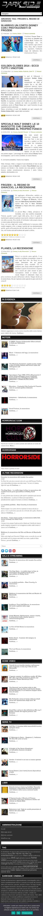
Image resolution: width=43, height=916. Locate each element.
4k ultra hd (13, 852)
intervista (25, 860)
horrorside (9, 860)
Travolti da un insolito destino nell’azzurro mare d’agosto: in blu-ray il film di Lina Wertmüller (24, 666)
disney (8, 858)
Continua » (20, 333)
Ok (13, 913)
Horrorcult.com (12, 420)
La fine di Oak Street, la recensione (21, 627)
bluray (10, 853)
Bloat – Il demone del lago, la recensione (23, 352)
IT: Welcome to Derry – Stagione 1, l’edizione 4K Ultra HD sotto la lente (25, 738)
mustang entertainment (21, 864)
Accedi (3, 829)
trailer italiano (16, 870)
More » (12, 446)
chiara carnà (27, 856)
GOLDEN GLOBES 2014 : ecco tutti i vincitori (20, 67)
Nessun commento (29, 33)
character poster (18, 855)
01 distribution (5, 852)
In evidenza (8, 299)
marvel (39, 862)
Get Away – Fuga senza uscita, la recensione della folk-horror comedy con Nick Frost (20, 518)
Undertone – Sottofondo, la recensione (23, 397)
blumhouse (4, 853)
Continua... (36, 60)
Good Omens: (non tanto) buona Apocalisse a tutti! (25, 771)
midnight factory (7, 864)
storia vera (3, 870)
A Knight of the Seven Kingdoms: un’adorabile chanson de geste (21, 749)
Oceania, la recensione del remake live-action (17, 477)
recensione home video (8, 868)
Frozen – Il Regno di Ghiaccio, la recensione (18, 186)
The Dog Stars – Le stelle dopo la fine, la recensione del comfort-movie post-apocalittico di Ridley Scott (21, 490)
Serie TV (31, 71)
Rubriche (25, 71)
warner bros (5, 872)
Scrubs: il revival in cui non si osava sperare (25, 759)
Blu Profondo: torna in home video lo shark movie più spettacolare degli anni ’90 (24, 699)
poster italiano (18, 867)
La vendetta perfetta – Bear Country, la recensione (19, 504)
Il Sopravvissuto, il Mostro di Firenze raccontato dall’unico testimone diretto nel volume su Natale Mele (24, 799)
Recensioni (26, 190)
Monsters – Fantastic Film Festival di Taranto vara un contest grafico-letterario (25, 387)
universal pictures (29, 870)
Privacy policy (27, 913)
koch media (17, 862)
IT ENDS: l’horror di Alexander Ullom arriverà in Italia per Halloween (25, 342)
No (18, 913)
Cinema (14, 33)
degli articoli (6, 832)
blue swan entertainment (34, 851)
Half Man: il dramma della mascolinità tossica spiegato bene (25, 726)
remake (17, 868)
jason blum (31, 860)
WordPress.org (5, 838)
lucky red (33, 862)
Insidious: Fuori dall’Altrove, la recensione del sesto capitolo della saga (24, 605)
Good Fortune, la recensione (19, 408)
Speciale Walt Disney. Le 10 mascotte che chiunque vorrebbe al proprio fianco (21, 126)
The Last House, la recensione (20, 649)
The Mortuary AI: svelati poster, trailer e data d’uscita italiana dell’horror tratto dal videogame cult (25, 365)
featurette (28, 858)
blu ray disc (24, 854)
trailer (8, 870)
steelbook (32, 868)
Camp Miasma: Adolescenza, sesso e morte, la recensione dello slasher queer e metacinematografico (24, 617)
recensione (30, 866)
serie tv (27, 868)
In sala (20, 190)
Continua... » (13, 345)
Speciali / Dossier (23, 132)
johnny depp (9, 862)
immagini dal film (17, 860)
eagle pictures (20, 858)
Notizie (19, 33)
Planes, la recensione (17, 248)
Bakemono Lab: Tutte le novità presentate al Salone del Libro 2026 (25, 809)
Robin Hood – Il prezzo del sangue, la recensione (22, 638)
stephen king (38, 868)
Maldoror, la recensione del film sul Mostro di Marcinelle (21, 532)
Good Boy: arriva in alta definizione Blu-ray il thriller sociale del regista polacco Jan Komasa (25, 711)
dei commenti (6, 835)
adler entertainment (21, 852)
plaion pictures (9, 866)
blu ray (15, 853)
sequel (22, 868)
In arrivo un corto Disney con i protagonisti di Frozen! (19, 28)
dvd (13, 857)
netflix (30, 864)
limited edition (26, 862)
